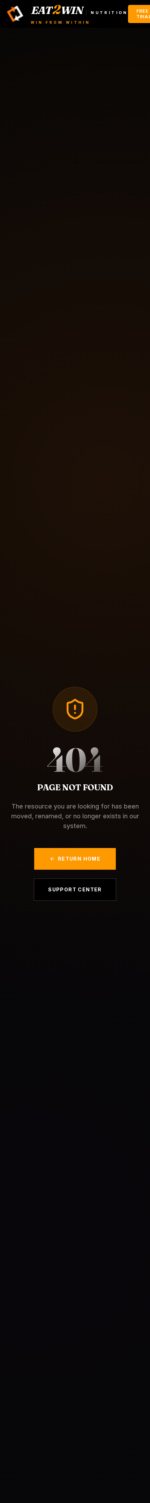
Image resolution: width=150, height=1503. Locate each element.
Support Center (75, 889)
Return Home (79, 859)
